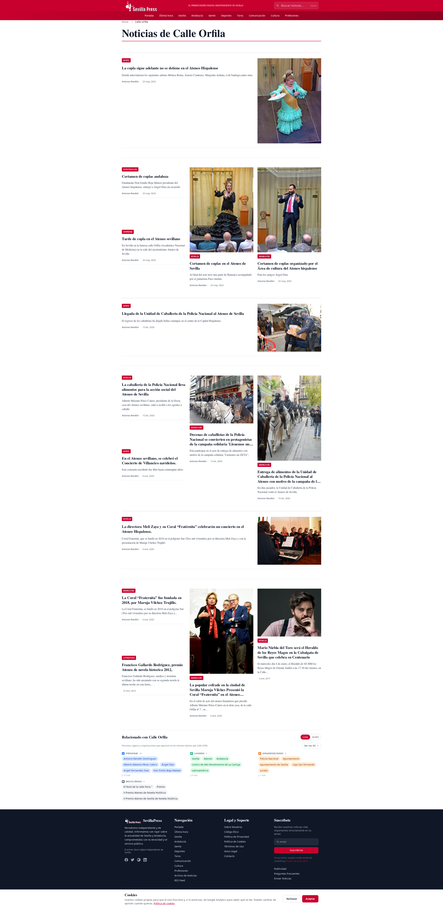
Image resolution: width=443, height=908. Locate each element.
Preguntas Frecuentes (287, 873)
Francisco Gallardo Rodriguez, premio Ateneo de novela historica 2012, (152, 667)
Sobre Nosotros (233, 827)
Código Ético (231, 831)
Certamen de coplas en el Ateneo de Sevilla (218, 265)
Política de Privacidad (236, 836)
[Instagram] (139, 860)
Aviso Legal (230, 851)
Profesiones (292, 15)
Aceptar (310, 898)
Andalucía (197, 15)
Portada (149, 15)
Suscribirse (296, 850)
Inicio (125, 21)
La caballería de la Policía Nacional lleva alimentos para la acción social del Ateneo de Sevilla (153, 389)
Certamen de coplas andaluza (145, 176)
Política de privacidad (297, 861)
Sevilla (182, 15)
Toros (240, 15)
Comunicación (257, 15)
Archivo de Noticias (185, 875)
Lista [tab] (305, 737)
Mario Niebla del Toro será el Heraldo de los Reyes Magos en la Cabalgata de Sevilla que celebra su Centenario (287, 652)
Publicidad (280, 868)
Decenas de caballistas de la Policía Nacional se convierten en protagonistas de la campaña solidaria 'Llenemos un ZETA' (221, 442)
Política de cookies (164, 903)
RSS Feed (179, 880)
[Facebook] (126, 860)
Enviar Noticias (282, 878)
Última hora (166, 15)
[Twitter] (132, 860)
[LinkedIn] (145, 860)
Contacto (229, 856)
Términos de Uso (234, 846)
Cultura (275, 15)
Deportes (226, 15)
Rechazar (291, 898)
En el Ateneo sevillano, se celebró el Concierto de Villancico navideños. (150, 460)
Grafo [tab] (315, 737)
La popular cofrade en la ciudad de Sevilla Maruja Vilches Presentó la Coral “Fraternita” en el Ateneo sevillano (217, 692)
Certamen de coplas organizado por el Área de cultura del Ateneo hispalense (287, 265)
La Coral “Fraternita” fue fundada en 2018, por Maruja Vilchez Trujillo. (152, 600)
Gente (212, 15)
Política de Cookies (235, 841)
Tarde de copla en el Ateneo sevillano (151, 239)
